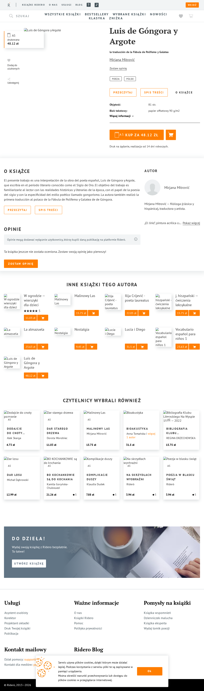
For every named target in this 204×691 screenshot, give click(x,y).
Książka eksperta (155, 623)
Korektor (10, 618)
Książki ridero (33, 4)
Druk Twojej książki (17, 628)
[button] (22, 16)
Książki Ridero (83, 618)
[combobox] (22, 16)
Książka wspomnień (157, 613)
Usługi (67, 4)
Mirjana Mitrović (122, 59)
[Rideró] (9, 5)
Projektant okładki (16, 623)
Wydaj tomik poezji (157, 628)
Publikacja (11, 633)
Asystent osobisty (16, 613)
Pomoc (89, 5)
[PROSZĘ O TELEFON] (97, 5)
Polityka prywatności (88, 628)
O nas (53, 4)
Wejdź (192, 5)
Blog (79, 4)
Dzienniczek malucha (158, 618)
